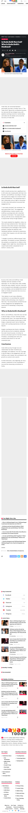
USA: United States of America (15, 550)
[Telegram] (14, 614)
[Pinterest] (14, 602)
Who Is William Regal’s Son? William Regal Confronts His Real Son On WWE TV (18, 622)
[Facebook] (14, 595)
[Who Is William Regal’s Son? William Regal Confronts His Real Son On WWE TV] (5, 623)
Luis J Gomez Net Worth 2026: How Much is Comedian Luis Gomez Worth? (18, 640)
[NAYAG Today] (13, 1)
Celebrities (4, 39)
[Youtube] (14, 610)
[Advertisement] (14, 20)
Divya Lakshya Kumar (9, 53)
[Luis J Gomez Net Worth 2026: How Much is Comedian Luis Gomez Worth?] (5, 641)
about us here (19, 745)
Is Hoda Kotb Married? (10, 125)
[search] (22, 1)
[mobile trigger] (2, 1)
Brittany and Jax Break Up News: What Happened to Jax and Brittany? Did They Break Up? (12, 528)
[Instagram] (14, 606)
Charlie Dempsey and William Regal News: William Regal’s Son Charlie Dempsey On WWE (13, 543)
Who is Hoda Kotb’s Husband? (12, 128)
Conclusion (7, 131)
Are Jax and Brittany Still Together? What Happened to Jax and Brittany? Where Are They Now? (13, 537)
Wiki (12, 644)
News (12, 626)
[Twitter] (14, 599)
